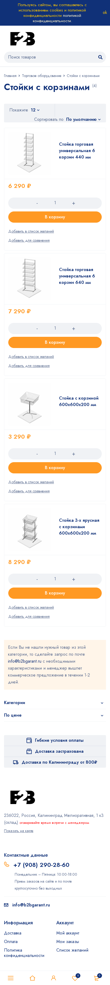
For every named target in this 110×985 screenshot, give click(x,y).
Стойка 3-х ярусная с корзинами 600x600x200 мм (79, 526)
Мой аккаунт (67, 933)
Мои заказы (67, 941)
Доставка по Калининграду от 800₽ (59, 762)
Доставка (12, 933)
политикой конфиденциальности (57, 18)
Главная (10, 75)
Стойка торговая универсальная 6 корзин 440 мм (77, 150)
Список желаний (78, 976)
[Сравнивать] (29, 240)
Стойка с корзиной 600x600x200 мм (79, 401)
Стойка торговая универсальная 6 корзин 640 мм (77, 275)
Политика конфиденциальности (24, 953)
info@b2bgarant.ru (24, 661)
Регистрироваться (54, 978)
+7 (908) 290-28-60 (41, 864)
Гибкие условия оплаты (59, 740)
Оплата (11, 941)
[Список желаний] (31, 231)
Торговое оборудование (41, 75)
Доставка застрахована (59, 751)
